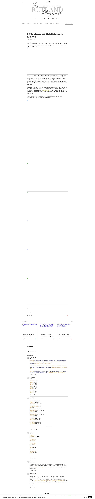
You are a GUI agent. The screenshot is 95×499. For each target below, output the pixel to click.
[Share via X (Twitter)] (30, 311)
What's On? (35, 23)
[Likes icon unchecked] (30, 374)
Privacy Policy (43, 497)
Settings (85, 497)
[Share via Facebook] (27, 311)
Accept (90, 497)
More (57, 23)
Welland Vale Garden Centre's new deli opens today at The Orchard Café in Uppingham (47, 335)
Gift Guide (52, 23)
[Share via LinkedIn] (33, 311)
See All (72, 321)
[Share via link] (35, 311)
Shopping (46, 23)
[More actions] (67, 31)
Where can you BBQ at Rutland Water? (28, 335)
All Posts (23, 23)
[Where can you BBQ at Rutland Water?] (30, 328)
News (41, 23)
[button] (62, 23)
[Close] (93, 497)
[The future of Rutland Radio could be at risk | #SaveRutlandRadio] (65, 328)
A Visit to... (29, 23)
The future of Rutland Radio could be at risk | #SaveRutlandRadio (64, 335)
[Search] (22, 2)
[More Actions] (67, 358)
